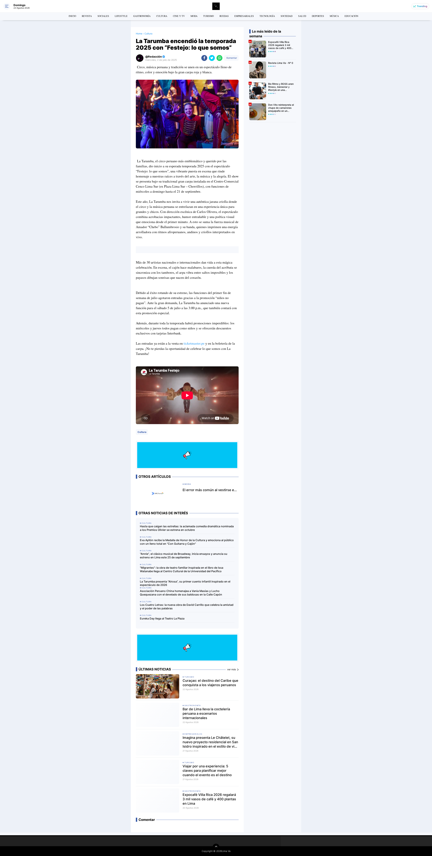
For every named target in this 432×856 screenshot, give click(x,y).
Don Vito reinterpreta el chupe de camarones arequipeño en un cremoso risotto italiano (281, 108)
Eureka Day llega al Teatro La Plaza (162, 618)
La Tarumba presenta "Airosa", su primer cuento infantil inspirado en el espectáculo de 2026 (185, 583)
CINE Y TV (179, 16)
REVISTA (87, 16)
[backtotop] (216, 847)
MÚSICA (334, 16)
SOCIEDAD (286, 16)
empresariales (193, 734)
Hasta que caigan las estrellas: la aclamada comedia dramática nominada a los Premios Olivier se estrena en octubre (187, 528)
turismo (189, 677)
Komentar (231, 57)
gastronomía (192, 705)
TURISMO (208, 16)
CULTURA (161, 16)
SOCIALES (103, 16)
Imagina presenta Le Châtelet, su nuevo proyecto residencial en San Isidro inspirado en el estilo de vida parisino (210, 742)
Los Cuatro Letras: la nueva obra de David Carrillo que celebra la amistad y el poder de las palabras (186, 606)
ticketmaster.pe (194, 343)
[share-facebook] (204, 58)
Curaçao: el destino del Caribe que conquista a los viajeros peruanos (210, 683)
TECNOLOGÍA (267, 16)
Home (139, 33)
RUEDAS (224, 16)
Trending (422, 6)
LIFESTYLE (121, 16)
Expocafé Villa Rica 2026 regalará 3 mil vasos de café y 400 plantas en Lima (209, 799)
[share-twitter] (212, 58)
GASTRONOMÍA (142, 16)
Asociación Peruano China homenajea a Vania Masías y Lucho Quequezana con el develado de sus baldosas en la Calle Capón (181, 592)
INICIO (72, 16)
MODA (194, 16)
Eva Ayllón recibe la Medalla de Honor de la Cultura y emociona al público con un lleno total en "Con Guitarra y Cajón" (187, 541)
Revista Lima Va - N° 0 (280, 62)
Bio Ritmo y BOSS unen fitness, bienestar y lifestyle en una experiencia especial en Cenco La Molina (281, 87)
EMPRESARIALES (244, 16)
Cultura (142, 432)
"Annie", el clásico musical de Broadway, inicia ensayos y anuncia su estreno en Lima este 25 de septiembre (183, 555)
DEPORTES (318, 16)
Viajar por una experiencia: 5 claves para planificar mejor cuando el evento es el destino (207, 770)
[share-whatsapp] (219, 58)
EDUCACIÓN (351, 16)
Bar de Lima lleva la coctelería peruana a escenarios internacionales (206, 713)
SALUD (302, 16)
